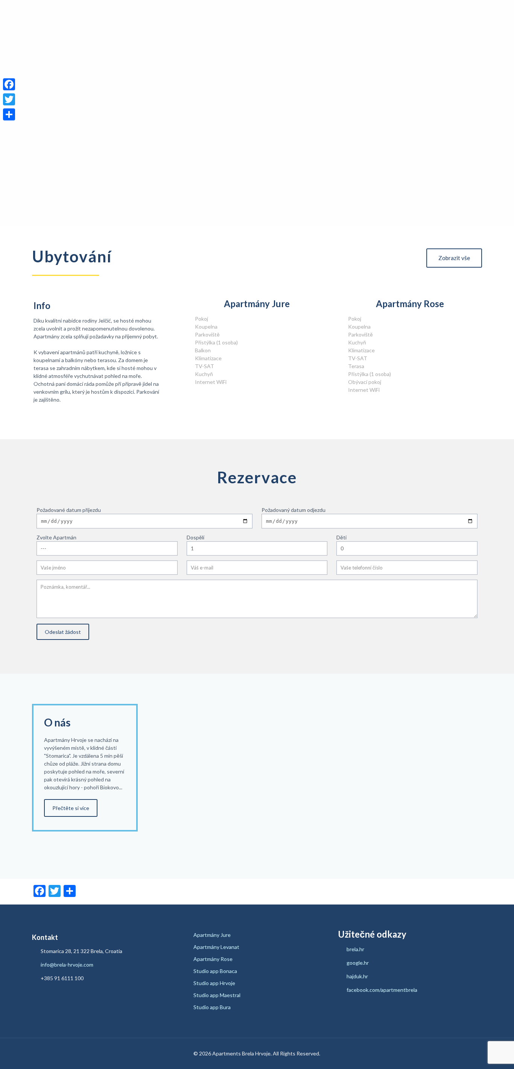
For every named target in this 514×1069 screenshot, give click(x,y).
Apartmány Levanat (216, 947)
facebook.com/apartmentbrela (382, 990)
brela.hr (355, 949)
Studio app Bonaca (215, 971)
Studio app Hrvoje (214, 983)
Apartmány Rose (213, 959)
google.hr (358, 962)
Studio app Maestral (216, 995)
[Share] (9, 114)
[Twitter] (9, 99)
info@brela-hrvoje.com (66, 964)
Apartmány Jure (212, 935)
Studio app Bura (212, 1007)
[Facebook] (9, 84)
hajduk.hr (357, 976)
